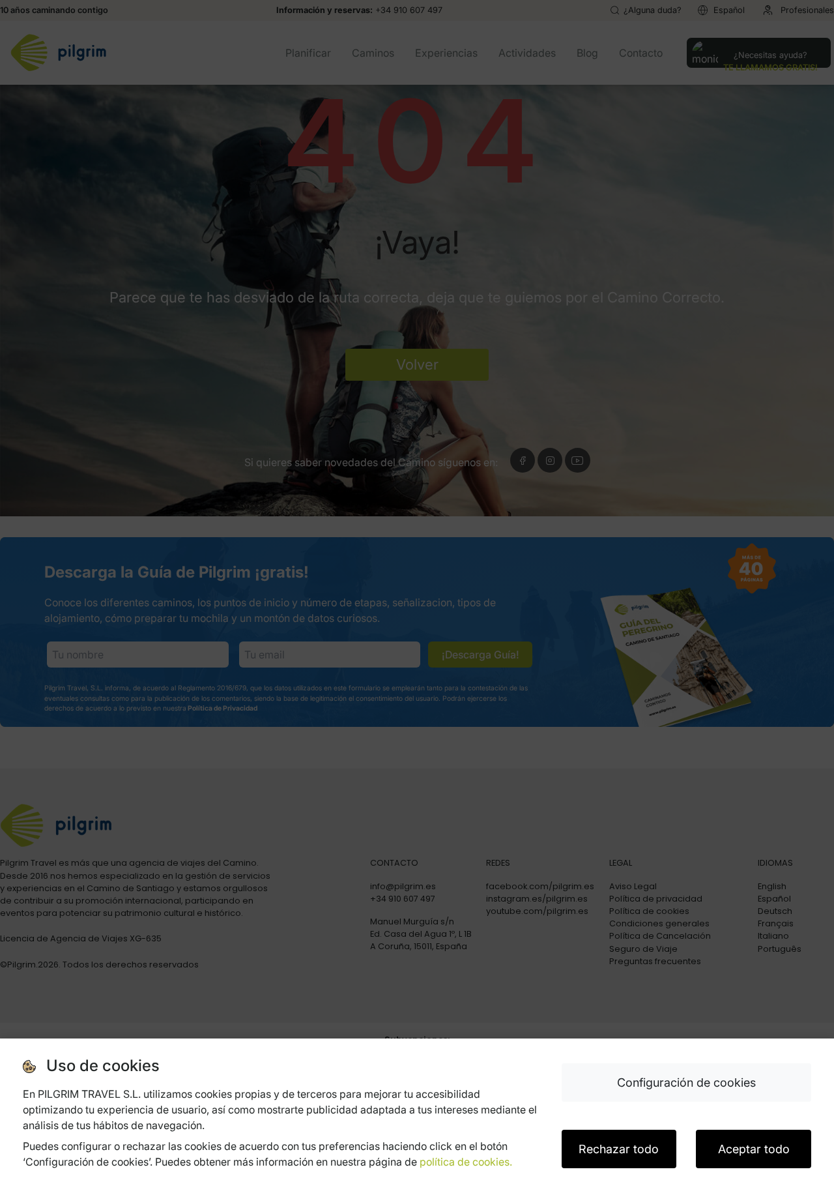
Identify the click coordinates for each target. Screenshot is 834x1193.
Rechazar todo (619, 1149)
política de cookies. (466, 1161)
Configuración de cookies (686, 1082)
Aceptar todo (754, 1149)
